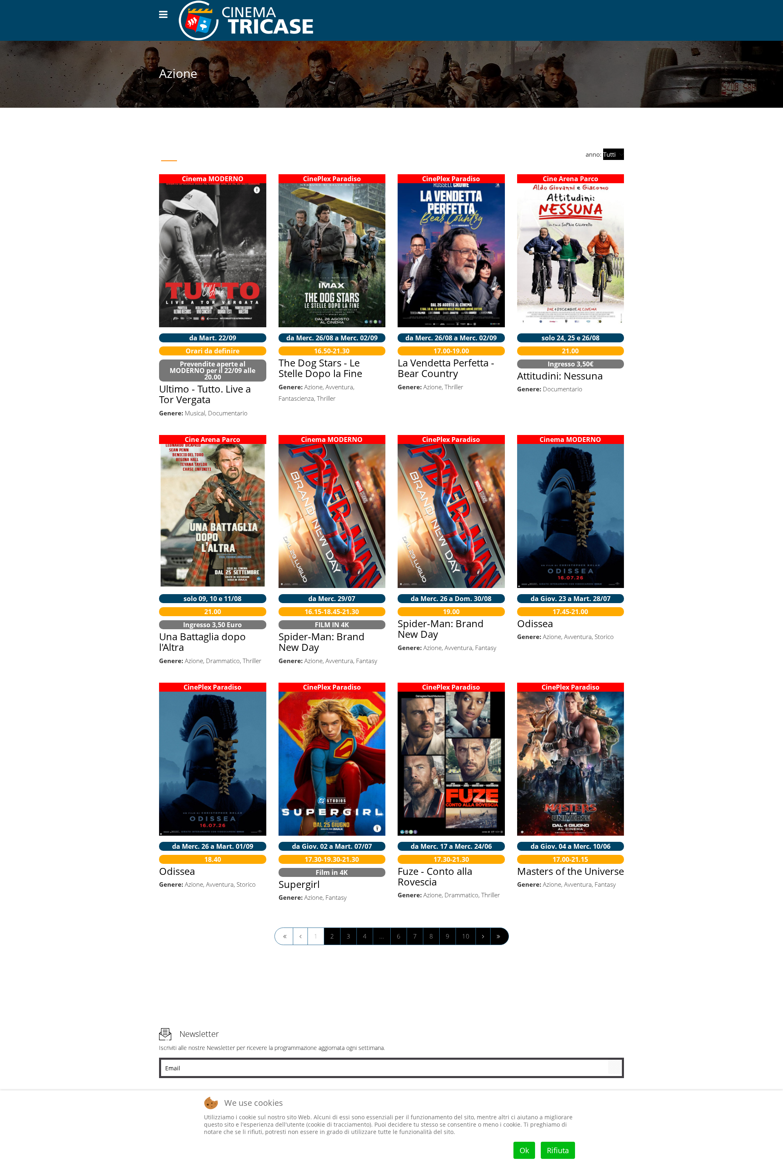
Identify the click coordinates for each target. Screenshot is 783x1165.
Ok (524, 1150)
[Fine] (499, 936)
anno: (594, 154)
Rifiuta (558, 1150)
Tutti (169, 154)
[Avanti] (483, 936)
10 (465, 936)
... (381, 936)
